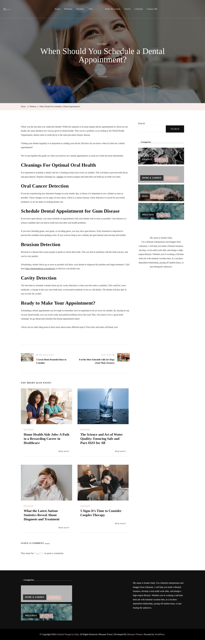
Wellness (68, 9)
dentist (60, 177)
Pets (91, 9)
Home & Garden (112, 9)
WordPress (159, 634)
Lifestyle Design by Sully (67, 634)
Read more (63, 451)
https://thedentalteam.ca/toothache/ (40, 268)
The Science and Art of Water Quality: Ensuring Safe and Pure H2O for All (101, 439)
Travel (127, 9)
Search (141, 123)
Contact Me (152, 9)
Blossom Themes (135, 634)
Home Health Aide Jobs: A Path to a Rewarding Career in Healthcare (46, 439)
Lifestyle (139, 9)
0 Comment (102, 77)
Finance (80, 9)
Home (57, 9)
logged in (39, 553)
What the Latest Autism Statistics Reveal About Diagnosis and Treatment (41, 515)
